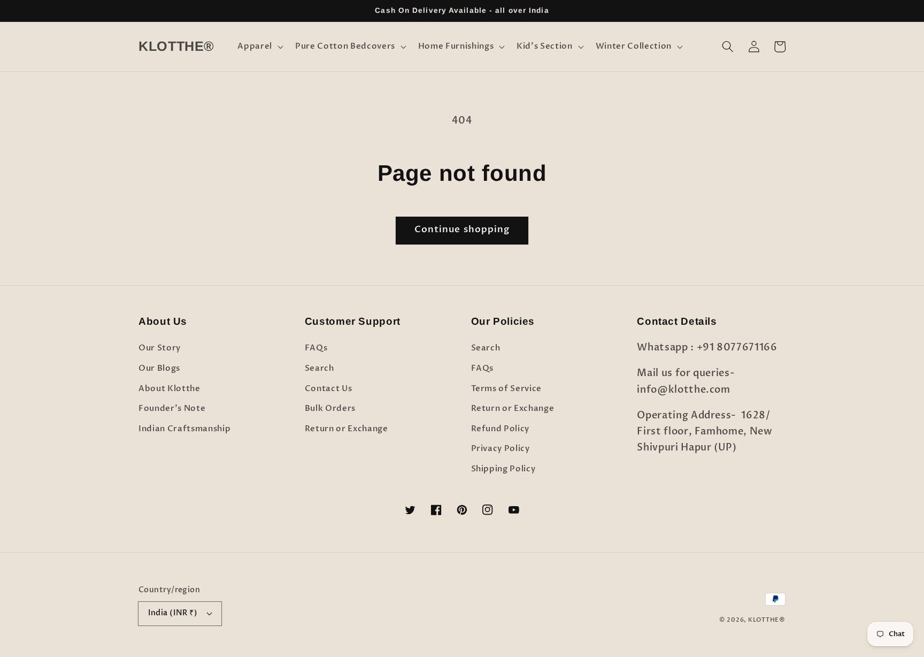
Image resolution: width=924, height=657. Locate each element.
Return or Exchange (346, 428)
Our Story (159, 348)
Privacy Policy (500, 448)
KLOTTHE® (767, 620)
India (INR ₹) (173, 613)
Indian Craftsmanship (184, 428)
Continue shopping (462, 229)
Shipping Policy (503, 469)
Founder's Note (171, 408)
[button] (259, 46)
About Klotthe (169, 388)
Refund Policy (500, 428)
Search (319, 368)
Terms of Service (506, 388)
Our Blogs (159, 368)
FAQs (316, 348)
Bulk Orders (330, 408)
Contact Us (328, 388)
